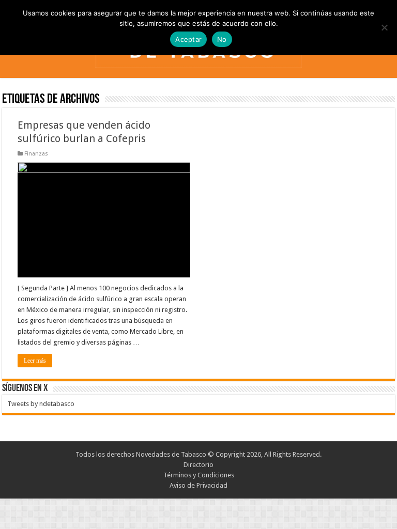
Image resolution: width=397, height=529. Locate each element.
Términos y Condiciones (198, 475)
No (222, 39)
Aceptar (188, 39)
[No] (384, 27)
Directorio (198, 465)
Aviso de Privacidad (198, 485)
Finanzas (36, 153)
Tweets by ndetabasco (40, 404)
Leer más (35, 360)
